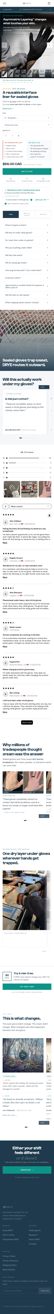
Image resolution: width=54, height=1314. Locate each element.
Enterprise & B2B (10, 1239)
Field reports (35, 1230)
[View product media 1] (4, 73)
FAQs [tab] (11, 214)
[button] (27, 458)
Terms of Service (10, 1260)
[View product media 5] (29, 73)
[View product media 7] (42, 73)
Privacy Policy (9, 1256)
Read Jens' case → (10, 1115)
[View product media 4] (23, 73)
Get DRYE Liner (27, 987)
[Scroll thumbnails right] (48, 489)
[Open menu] (5, 3)
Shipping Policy (10, 1265)
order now (27, 1170)
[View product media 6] (36, 73)
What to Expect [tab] (27, 214)
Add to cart (27, 171)
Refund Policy (9, 1269)
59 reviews (21, 89)
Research (33, 1235)
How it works (8, 1235)
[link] (27, 89)
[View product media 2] (10, 73)
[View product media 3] (17, 73)
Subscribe (45, 1291)
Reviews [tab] (43, 214)
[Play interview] (23, 1055)
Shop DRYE (8, 1230)
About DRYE (34, 1239)
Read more (8, 108)
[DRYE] (27, 3)
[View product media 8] (48, 73)
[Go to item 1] (12, 489)
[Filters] (5, 506)
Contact (32, 1244)
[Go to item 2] (29, 489)
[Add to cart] (49, 3)
